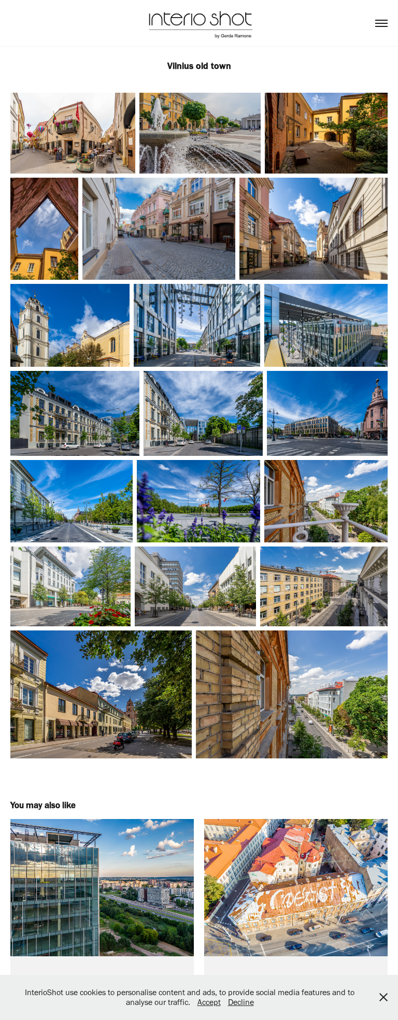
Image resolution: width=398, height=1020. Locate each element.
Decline (241, 1002)
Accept (209, 1002)
